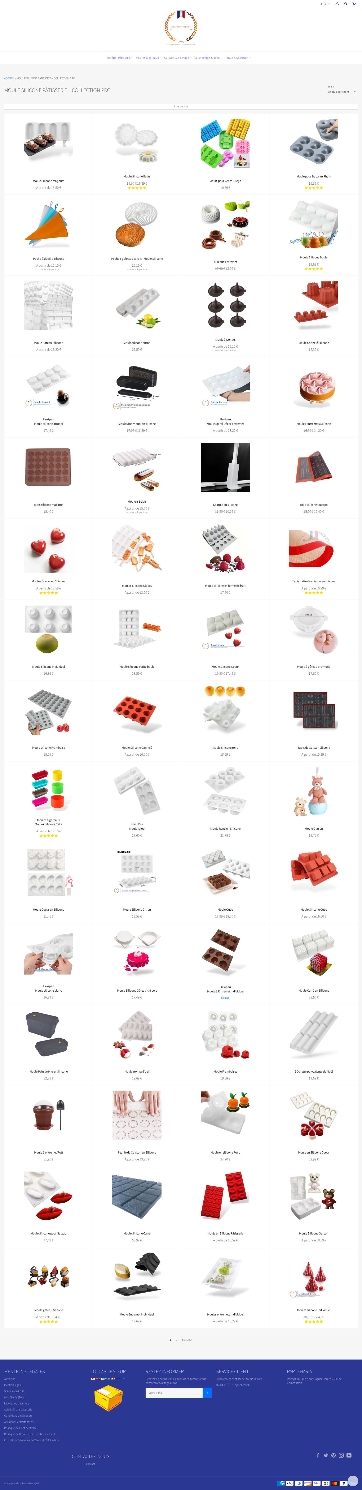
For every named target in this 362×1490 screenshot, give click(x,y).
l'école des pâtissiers (16, 1403)
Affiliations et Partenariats (19, 1422)
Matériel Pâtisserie (119, 58)
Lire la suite (181, 106)
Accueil (9, 78)
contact (90, 1464)
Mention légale (13, 1385)
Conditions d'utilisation (18, 1415)
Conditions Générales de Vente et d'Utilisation (31, 1440)
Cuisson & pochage (177, 58)
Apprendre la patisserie (18, 1409)
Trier (331, 86)
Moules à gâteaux (148, 58)
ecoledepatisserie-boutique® (25, 1483)
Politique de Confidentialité (20, 1428)
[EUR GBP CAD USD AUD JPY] (325, 4)
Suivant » (187, 1339)
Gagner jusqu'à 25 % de (327, 1379)
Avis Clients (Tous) (14, 1397)
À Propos (9, 1379)
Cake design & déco (207, 58)
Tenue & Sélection (237, 58)
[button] (137, 188)
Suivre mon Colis (14, 1391)
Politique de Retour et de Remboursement (29, 1434)
